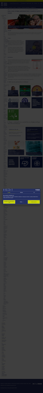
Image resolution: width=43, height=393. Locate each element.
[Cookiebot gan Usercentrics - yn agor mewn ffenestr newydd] (36, 190)
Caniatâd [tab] (9, 192)
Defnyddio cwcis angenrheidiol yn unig (9, 202)
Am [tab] (34, 192)
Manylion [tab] (21, 192)
